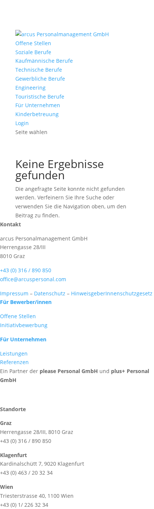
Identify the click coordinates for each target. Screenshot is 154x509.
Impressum (14, 293)
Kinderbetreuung (37, 114)
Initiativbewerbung (23, 325)
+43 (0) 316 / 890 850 (25, 270)
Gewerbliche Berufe (40, 78)
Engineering (30, 87)
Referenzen (14, 362)
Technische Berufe (38, 69)
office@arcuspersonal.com (33, 279)
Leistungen (14, 353)
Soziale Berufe (33, 52)
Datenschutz (49, 293)
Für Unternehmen (37, 105)
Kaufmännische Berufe (44, 60)
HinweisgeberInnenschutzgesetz (112, 293)
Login (22, 123)
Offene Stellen (33, 43)
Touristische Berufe (39, 96)
